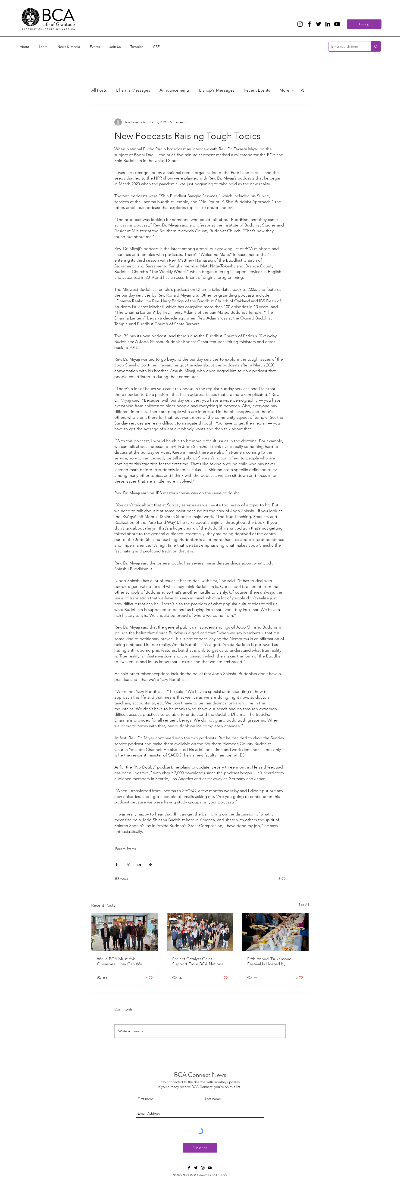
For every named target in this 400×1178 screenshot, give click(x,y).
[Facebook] (309, 24)
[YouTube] (337, 24)
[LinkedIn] (327, 24)
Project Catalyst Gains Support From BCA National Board (198, 961)
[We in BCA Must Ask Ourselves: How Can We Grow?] (124, 932)
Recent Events (257, 90)
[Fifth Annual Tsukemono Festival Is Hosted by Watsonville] (275, 932)
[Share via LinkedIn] (139, 864)
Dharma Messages (133, 90)
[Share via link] (150, 864)
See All (304, 904)
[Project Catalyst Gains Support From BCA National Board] (200, 932)
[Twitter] (318, 24)
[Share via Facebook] (116, 864)
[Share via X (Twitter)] (128, 864)
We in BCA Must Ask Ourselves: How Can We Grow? (119, 961)
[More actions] (283, 122)
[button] (303, 90)
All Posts (99, 90)
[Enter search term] (376, 46)
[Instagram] (300, 24)
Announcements (174, 90)
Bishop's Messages (216, 90)
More (284, 90)
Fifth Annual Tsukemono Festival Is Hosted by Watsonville (269, 961)
